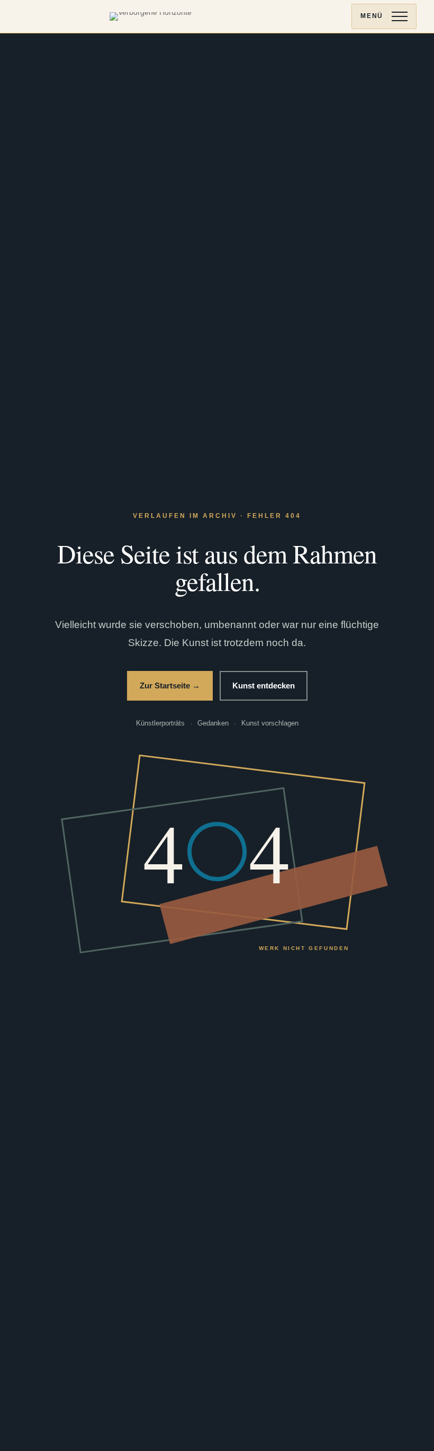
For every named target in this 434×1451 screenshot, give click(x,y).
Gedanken (213, 723)
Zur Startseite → (170, 685)
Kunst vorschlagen (270, 723)
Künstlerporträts (160, 723)
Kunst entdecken (263, 685)
